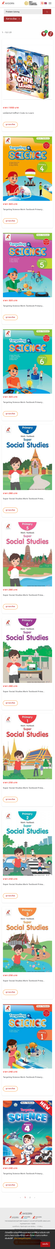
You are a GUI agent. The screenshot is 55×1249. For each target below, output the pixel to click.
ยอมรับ (45, 1244)
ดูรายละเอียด (10, 125)
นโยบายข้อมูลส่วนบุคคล (22, 1238)
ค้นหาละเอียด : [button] (12, 19)
